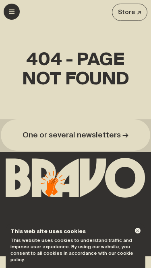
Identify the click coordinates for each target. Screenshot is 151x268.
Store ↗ (129, 12)
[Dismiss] (138, 230)
